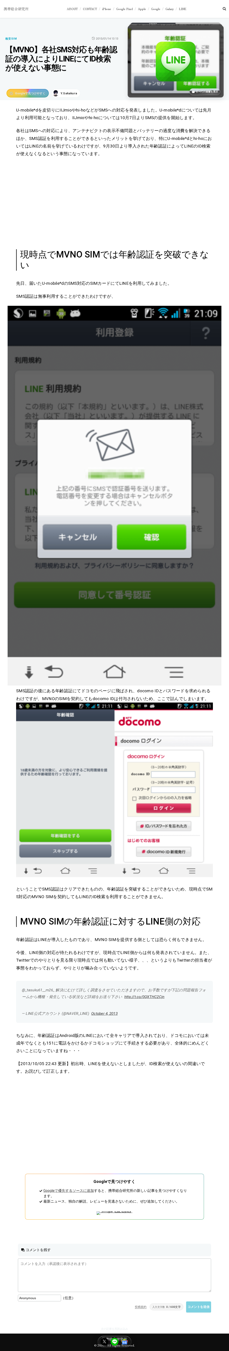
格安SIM (11, 38)
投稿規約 (140, 1307)
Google (155, 9)
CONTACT (90, 9)
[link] (115, 496)
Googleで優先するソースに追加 (68, 1190)
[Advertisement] (115, 202)
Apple (142, 9)
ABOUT (72, 9)
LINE (182, 9)
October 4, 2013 (104, 1013)
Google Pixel (124, 9)
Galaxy (169, 9)
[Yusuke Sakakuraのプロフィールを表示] (66, 93)
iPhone (106, 9)
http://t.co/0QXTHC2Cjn (144, 996)
